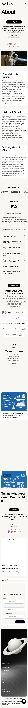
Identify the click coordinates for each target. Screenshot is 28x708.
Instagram (5, 670)
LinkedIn (4, 673)
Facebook (5, 667)
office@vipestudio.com (10, 568)
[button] (25, 3)
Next (20, 621)
